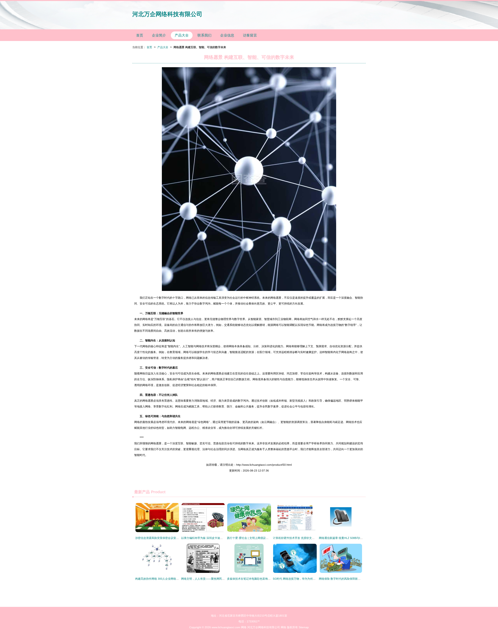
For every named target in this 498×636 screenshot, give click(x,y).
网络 (243, 627)
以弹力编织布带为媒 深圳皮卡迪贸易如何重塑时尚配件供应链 (218, 537)
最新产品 (142, 492)
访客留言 (250, 35)
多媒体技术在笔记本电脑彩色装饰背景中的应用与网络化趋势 (264, 578)
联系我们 (204, 35)
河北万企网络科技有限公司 (167, 14)
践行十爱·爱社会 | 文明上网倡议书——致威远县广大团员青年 (264, 537)
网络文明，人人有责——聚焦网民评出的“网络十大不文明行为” (219, 578)
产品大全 (182, 35)
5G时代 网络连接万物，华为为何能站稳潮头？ (301, 578)
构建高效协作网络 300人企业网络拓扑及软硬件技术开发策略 (172, 578)
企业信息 (227, 35)
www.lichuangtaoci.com (226, 627)
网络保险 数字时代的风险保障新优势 (341, 578)
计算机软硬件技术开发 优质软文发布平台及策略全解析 (306, 537)
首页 (139, 35)
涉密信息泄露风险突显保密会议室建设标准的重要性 (166, 537)
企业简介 (159, 35)
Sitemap (304, 627)
